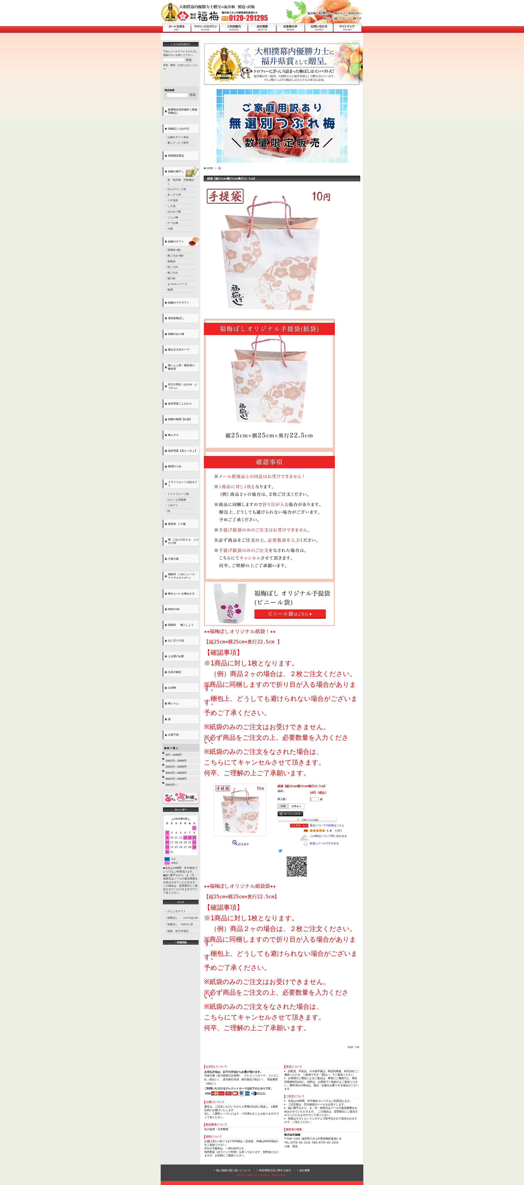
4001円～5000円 (175, 778)
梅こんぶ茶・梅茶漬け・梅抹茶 (182, 367)
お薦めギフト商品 (178, 137)
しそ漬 (171, 206)
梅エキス (173, 434)
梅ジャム (173, 703)
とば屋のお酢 (176, 656)
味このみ (172, 266)
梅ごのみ (172, 272)
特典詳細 (182, 942)
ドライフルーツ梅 (178, 493)
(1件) (338, 830)
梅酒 (170, 289)
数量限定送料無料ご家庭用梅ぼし (182, 111)
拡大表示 (243, 844)
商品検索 (169, 90)
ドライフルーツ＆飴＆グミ (182, 484)
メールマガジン (181, 44)
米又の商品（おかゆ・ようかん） (182, 386)
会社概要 (304, 1170)
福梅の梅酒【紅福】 (180, 419)
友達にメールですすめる (324, 843)
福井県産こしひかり (180, 403)
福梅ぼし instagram (182, 917)
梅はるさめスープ (178, 349)
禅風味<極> (174, 249)
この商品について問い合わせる (328, 835)
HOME (210, 168)
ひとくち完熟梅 (176, 499)
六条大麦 (173, 558)
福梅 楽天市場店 (178, 931)
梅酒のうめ (174, 466)
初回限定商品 (176, 155)
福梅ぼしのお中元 (178, 128)
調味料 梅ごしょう (181, 624)
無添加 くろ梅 (177, 523)
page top (353, 1046)
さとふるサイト (176, 911)
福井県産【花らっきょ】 (182, 450)
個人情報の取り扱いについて (233, 1170)
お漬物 (172, 687)
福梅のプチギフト (178, 302)
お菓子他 (173, 734)
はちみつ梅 (174, 211)
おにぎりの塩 (177, 640)
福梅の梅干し (176, 171)
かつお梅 (172, 222)
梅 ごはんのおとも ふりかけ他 (183, 541)
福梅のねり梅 (176, 333)
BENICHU (174, 609)
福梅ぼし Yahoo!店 (180, 924)
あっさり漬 (174, 194)
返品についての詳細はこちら (327, 825)
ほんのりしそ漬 (176, 189)
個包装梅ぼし (176, 318)
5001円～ (171, 784)
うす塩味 (172, 200)
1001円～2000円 (175, 760)
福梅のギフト (176, 241)
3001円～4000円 (175, 772)
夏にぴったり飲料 (178, 142)
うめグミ (172, 505)
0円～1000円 (173, 754)
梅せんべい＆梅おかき (181, 593)
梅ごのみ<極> (175, 255)
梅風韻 (171, 261)
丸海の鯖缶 (174, 672)
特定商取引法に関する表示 (275, 1170)
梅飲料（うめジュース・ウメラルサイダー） (182, 576)
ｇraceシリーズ (177, 283)
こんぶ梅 (172, 217)
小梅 (170, 228)
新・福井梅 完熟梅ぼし (180, 181)
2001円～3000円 (175, 766)
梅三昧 (171, 278)
